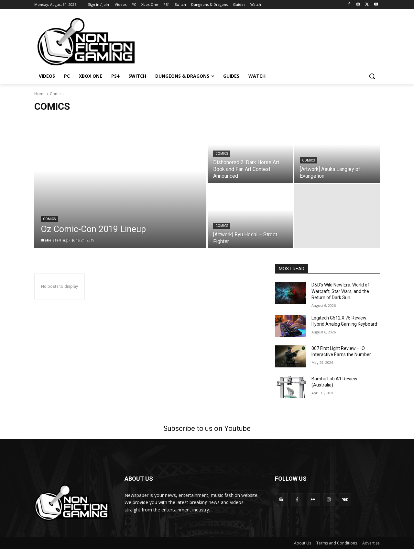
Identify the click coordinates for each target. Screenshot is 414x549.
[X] (367, 4)
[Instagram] (358, 4)
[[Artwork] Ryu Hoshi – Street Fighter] (250, 216)
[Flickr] (313, 499)
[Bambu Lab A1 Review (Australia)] (290, 387)
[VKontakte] (345, 499)
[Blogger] (281, 499)
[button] (372, 76)
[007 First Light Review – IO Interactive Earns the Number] (290, 356)
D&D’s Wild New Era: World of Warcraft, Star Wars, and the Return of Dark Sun (340, 291)
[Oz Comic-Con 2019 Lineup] (120, 183)
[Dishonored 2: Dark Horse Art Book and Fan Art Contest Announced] (250, 151)
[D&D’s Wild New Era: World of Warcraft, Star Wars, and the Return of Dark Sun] (290, 293)
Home (40, 93)
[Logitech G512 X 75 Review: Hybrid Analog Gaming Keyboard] (290, 326)
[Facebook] (349, 4)
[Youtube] (376, 4)
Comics (49, 219)
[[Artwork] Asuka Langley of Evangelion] (337, 151)
